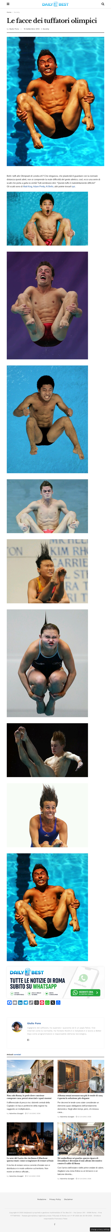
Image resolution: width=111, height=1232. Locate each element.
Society (17, 12)
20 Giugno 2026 (84, 1179)
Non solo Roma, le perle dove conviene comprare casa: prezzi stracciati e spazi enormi (29, 1096)
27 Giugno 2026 (33, 1113)
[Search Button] (103, 4)
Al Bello (49, 186)
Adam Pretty (39, 186)
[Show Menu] (8, 4)
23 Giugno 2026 (84, 1117)
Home (9, 12)
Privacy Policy (55, 1199)
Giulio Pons (14, 29)
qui (73, 186)
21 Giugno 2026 (33, 1176)
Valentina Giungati (16, 1113)
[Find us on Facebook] (54, 1224)
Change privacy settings (100, 1229)
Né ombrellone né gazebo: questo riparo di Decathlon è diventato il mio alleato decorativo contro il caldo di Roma (80, 1161)
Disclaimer (68, 1199)
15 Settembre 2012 (32, 29)
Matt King (27, 186)
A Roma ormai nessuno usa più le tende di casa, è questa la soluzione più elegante (80, 1096)
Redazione (41, 1199)
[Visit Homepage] (55, 4)
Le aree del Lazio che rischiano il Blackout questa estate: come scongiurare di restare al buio (30, 1159)
